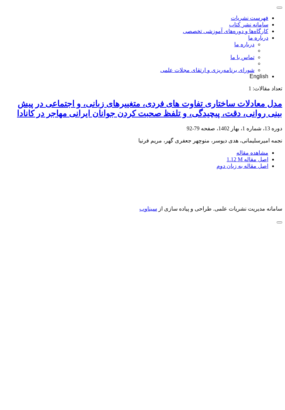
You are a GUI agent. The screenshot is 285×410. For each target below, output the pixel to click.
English (259, 76)
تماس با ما (242, 57)
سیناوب (148, 209)
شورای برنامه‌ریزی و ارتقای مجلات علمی (207, 70)
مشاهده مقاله (252, 153)
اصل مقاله (247, 159)
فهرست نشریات (249, 18)
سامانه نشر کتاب (248, 24)
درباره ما (258, 38)
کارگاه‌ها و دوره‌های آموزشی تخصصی (225, 31)
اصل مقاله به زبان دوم (242, 166)
